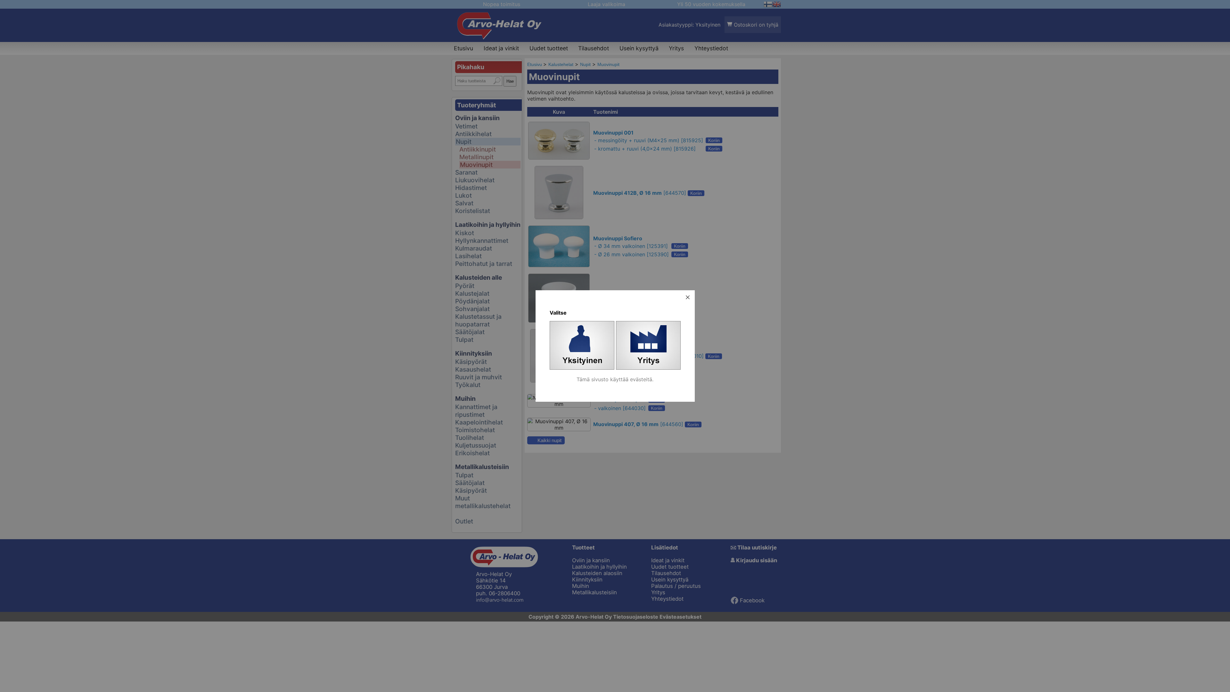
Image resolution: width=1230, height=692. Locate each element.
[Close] (688, 297)
